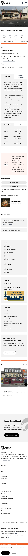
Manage (14, 552)
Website (12, 67)
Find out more (20, 171)
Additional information (20, 76)
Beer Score (15, 182)
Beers (2, 485)
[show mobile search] (23, 3)
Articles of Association (6, 501)
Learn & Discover (5, 491)
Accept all (5, 552)
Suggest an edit (9, 353)
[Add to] (24, 370)
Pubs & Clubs (4, 476)
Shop (2, 493)
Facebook (20, 67)
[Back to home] (5, 3)
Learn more (18, 548)
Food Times (20, 124)
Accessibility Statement (7, 498)
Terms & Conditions (6, 508)
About (2, 471)
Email (4, 67)
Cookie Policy (4, 503)
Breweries (3, 483)
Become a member (7, 224)
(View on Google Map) (9, 60)
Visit (2, 473)
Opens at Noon (8, 50)
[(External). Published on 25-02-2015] (14, 386)
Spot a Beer (15, 186)
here (15, 523)
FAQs (24, 458)
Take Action (4, 478)
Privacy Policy (4, 496)
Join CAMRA (4, 468)
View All (25, 364)
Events (3, 481)
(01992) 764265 (7, 64)
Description (7, 76)
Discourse (3, 510)
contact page (6, 459)
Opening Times (7, 124)
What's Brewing (5, 513)
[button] (26, 384)
